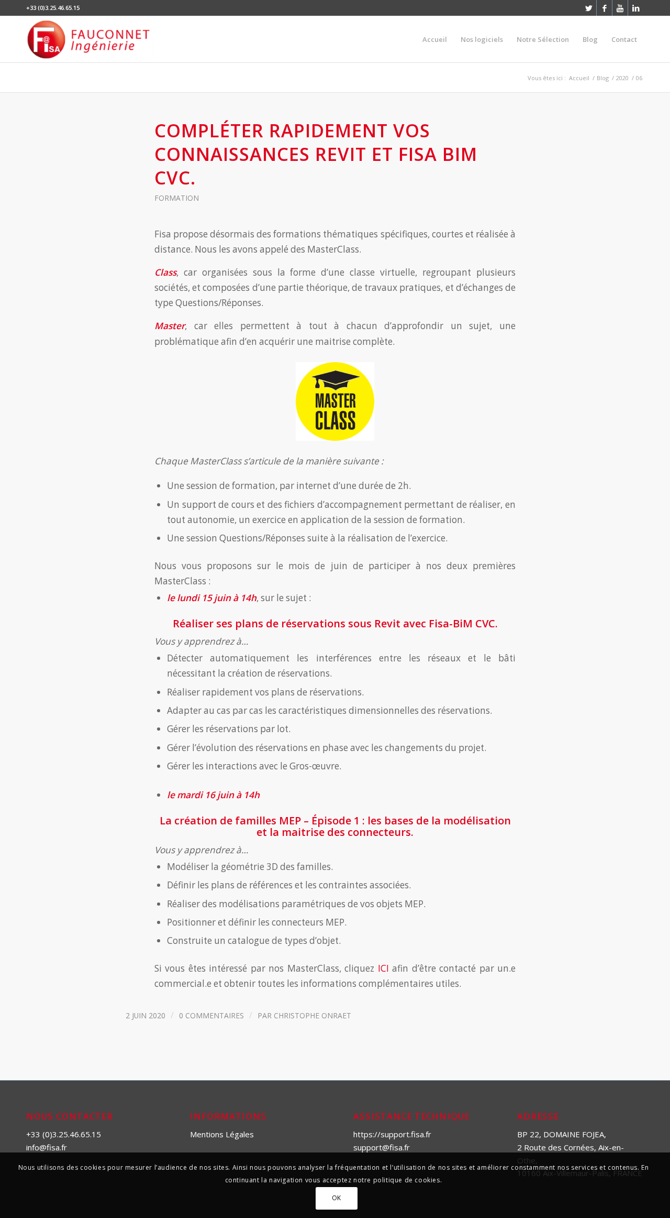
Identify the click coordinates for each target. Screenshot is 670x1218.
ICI (383, 968)
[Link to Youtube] (620, 8)
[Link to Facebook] (604, 8)
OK (336, 1197)
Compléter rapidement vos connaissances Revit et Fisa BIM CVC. (315, 154)
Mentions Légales (222, 1134)
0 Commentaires (211, 1015)
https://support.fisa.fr (392, 1134)
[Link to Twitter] (588, 8)
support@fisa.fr (381, 1147)
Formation (176, 198)
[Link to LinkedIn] (636, 8)
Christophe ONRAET (312, 1015)
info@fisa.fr (46, 1147)
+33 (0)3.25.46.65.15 (63, 1134)
